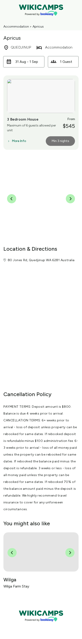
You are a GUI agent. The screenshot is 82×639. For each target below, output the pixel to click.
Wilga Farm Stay (16, 586)
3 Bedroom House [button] (22, 119)
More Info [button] (19, 141)
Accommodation (16, 26)
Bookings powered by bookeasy (41, 625)
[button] (23, 61)
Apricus (38, 26)
